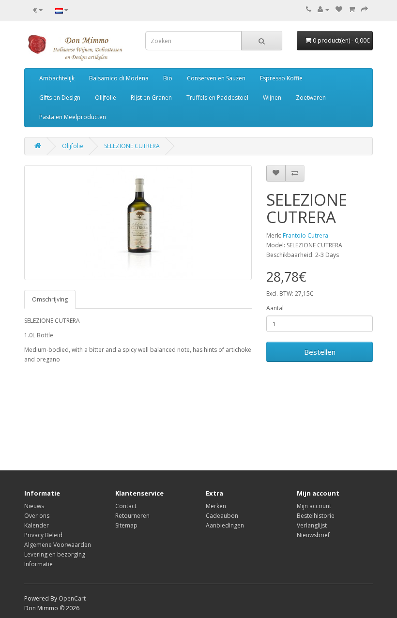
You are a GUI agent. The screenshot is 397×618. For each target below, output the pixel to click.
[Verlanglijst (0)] (339, 9)
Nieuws (34, 506)
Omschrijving (50, 299)
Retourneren (132, 516)
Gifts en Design (59, 97)
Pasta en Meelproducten (72, 117)
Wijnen (272, 97)
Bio (167, 78)
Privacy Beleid (43, 535)
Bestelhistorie (316, 516)
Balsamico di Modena (119, 78)
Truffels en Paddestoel (217, 97)
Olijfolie (105, 97)
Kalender (36, 525)
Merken (216, 506)
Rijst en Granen (151, 97)
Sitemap (126, 525)
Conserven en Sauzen (216, 78)
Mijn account (314, 506)
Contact (126, 506)
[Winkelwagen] (352, 9)
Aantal (275, 308)
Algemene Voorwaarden (57, 545)
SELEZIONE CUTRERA (132, 146)
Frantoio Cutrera (305, 235)
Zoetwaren (311, 97)
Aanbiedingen (225, 525)
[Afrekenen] (364, 9)
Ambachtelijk (57, 78)
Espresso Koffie (281, 78)
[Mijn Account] (323, 9)
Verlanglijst (312, 525)
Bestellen (320, 352)
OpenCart (72, 598)
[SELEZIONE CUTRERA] (138, 222)
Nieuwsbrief (313, 535)
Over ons (36, 516)
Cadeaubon (222, 516)
